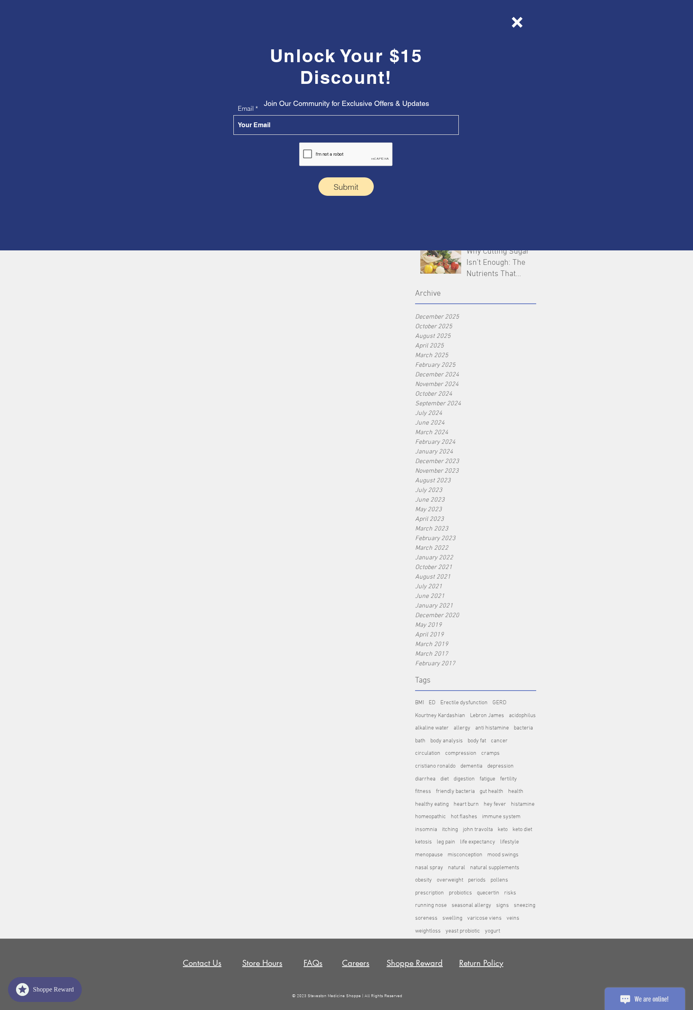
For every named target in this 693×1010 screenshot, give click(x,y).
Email (246, 108)
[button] (517, 22)
